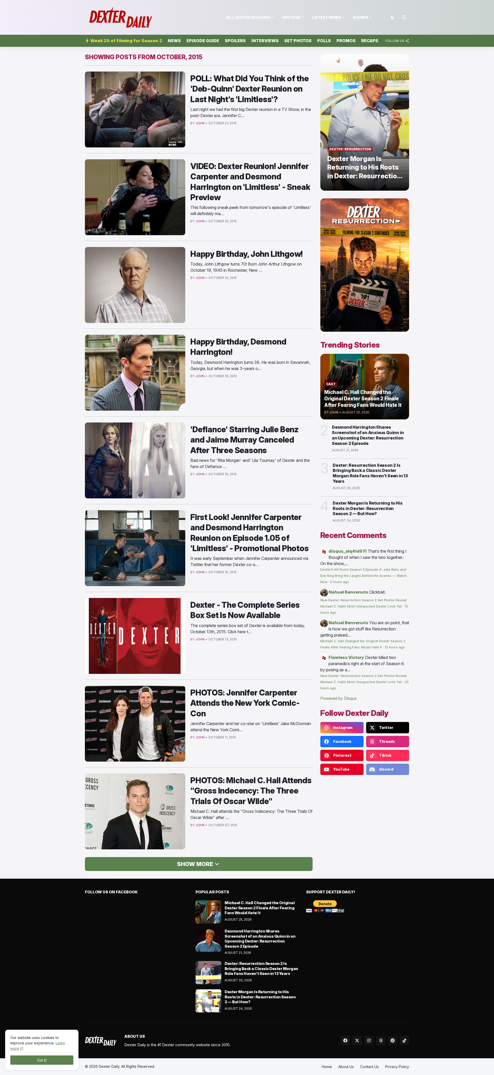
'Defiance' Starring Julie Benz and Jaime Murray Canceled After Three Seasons (244, 440)
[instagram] (369, 1040)
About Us (346, 1066)
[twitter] (357, 1040)
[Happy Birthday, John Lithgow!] (135, 285)
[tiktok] (404, 1040)
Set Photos (298, 40)
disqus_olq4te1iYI (348, 551)
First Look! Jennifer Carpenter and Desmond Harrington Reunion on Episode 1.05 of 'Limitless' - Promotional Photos (249, 532)
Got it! (42, 1060)
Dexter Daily (109, 1066)
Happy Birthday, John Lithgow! (246, 254)
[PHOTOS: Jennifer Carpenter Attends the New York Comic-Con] (135, 724)
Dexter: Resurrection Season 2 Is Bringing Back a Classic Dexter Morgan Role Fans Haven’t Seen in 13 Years (370, 473)
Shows (360, 17)
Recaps (369, 40)
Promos (346, 40)
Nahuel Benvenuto (348, 592)
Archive (291, 17)
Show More (195, 864)
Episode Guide (203, 40)
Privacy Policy (397, 1066)
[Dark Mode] (393, 17)
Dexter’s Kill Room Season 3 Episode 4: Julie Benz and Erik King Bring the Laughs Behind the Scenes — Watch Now (363, 576)
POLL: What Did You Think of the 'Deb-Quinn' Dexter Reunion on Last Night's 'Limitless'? (249, 89)
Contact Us (369, 1066)
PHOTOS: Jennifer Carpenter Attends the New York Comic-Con (245, 703)
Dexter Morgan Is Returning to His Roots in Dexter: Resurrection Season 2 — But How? (367, 508)
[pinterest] (392, 1040)
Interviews (265, 40)
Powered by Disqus (338, 698)
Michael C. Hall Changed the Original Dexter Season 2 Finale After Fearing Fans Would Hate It (260, 907)
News (174, 40)
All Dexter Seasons (248, 17)
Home (327, 1066)
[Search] (404, 17)
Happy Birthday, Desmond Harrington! (238, 347)
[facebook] (345, 1040)
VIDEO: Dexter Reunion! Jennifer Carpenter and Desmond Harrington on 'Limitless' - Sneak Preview (250, 181)
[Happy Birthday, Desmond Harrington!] (135, 373)
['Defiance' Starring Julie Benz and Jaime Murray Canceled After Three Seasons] (135, 460)
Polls (324, 40)
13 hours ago (395, 647)
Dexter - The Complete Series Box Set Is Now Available (244, 610)
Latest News (326, 17)
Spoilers (235, 40)
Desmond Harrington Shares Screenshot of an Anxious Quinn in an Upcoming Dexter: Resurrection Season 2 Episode (368, 435)
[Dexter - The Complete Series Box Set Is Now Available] (135, 636)
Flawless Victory (346, 657)
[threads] (380, 1040)
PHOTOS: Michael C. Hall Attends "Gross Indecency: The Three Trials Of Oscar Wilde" (251, 791)
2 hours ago (339, 582)
